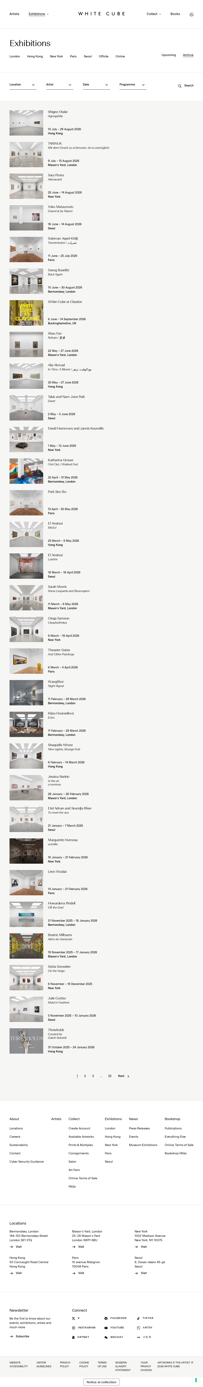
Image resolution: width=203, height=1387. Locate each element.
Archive (188, 55)
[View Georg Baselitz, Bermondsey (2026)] (26, 281)
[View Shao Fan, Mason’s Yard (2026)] (26, 344)
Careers (15, 1136)
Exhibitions (37, 14)
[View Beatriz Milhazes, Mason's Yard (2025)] (26, 946)
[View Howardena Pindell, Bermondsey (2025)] (26, 914)
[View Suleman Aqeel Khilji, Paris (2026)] (26, 249)
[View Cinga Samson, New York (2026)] (26, 629)
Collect (152, 14)
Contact (15, 1153)
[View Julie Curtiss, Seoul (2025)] (26, 1009)
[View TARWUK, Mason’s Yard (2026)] (26, 154)
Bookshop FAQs (176, 1153)
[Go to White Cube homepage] (101, 14)
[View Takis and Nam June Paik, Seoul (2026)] (26, 407)
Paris (73, 56)
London (15, 56)
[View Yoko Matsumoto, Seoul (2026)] (26, 218)
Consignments (79, 1153)
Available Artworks (81, 1136)
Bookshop (172, 1119)
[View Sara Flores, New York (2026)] (26, 186)
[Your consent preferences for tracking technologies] (196, 1380)
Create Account (79, 1128)
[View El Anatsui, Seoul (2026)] (26, 566)
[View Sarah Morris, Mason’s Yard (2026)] (26, 597)
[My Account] (191, 14)
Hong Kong (35, 56)
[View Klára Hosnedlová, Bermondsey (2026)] (26, 724)
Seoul (88, 56)
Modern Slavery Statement (123, 1366)
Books (175, 14)
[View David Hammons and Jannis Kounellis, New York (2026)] (26, 439)
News (133, 1119)
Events (133, 1136)
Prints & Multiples (81, 1145)
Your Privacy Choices (146, 1366)
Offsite (103, 56)
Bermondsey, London (61, 291)
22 (109, 1076)
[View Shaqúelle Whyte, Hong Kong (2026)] (26, 756)
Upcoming (169, 55)
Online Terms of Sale (83, 1178)
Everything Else (175, 1136)
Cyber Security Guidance (27, 1161)
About (14, 1119)
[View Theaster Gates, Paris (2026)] (26, 661)
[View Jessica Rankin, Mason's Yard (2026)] (26, 787)
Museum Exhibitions (143, 1145)
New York (56, 56)
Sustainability (19, 1145)
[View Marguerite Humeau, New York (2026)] (26, 851)
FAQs (72, 1186)
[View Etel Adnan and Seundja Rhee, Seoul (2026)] (26, 819)
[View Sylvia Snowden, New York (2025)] (26, 977)
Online (120, 56)
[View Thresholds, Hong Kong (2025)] (26, 1041)
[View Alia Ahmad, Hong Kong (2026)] (26, 376)
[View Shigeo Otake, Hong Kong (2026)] (26, 123)
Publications (173, 1128)
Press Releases (139, 1128)
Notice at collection (101, 1382)
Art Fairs (74, 1170)
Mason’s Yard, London (62, 165)
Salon (72, 1161)
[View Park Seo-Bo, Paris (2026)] (26, 502)
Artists (14, 14)
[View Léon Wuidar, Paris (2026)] (26, 882)
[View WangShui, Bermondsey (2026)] (26, 692)
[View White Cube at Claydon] (26, 312)
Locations (16, 1128)
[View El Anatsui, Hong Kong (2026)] (26, 534)
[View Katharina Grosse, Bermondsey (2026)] (26, 471)
